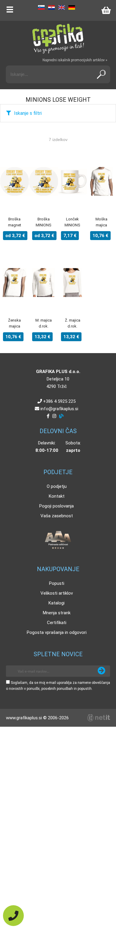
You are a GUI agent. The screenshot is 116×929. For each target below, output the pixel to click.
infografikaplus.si (59, 408)
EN (61, 7)
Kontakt (57, 496)
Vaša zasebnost (56, 515)
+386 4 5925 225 (59, 401)
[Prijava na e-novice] (101, 671)
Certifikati (56, 622)
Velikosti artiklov (56, 593)
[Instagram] (54, 416)
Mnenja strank (56, 612)
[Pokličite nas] (13, 915)
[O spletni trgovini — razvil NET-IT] (98, 717)
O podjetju (57, 486)
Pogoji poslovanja (56, 506)
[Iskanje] (101, 74)
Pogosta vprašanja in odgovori (57, 632)
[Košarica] (105, 10)
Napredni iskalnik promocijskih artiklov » (75, 60)
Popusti (56, 583)
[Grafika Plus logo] (58, 39)
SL (41, 7)
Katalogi (56, 603)
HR (51, 7)
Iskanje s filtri (28, 113)
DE (71, 7)
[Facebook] (48, 416)
